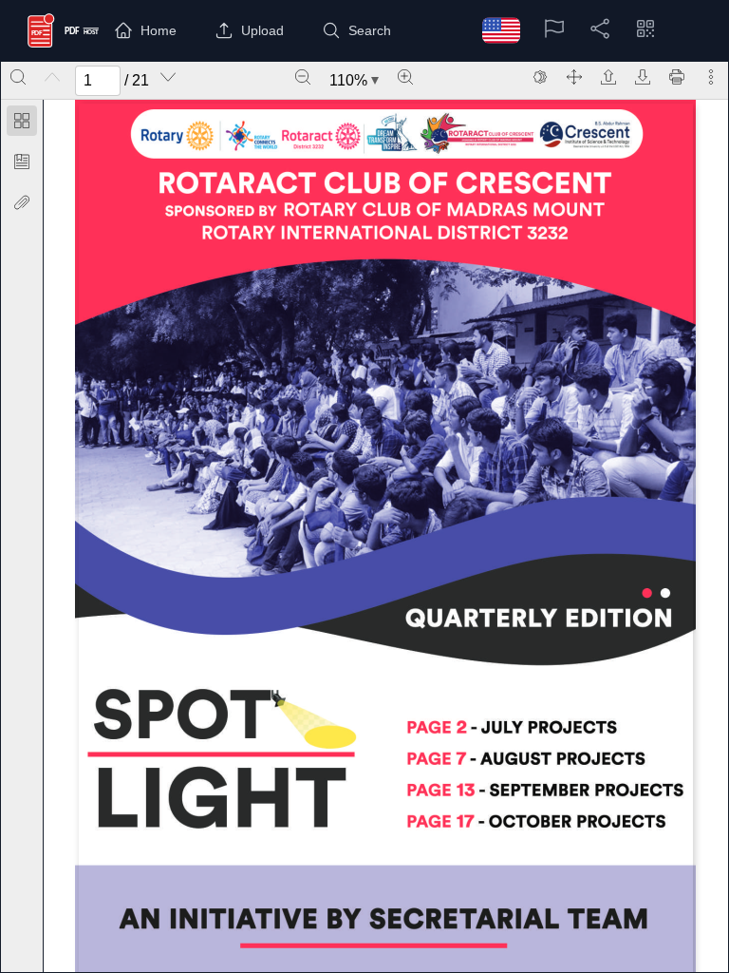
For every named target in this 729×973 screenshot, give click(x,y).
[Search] (18, 77)
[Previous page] (52, 77)
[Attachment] (22, 202)
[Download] (642, 77)
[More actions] (711, 77)
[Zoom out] (303, 77)
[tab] (22, 124)
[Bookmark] (22, 161)
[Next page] (168, 77)
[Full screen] (574, 77)
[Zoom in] (405, 77)
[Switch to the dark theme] (540, 77)
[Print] (677, 77)
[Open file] (608, 77)
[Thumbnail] (22, 120)
